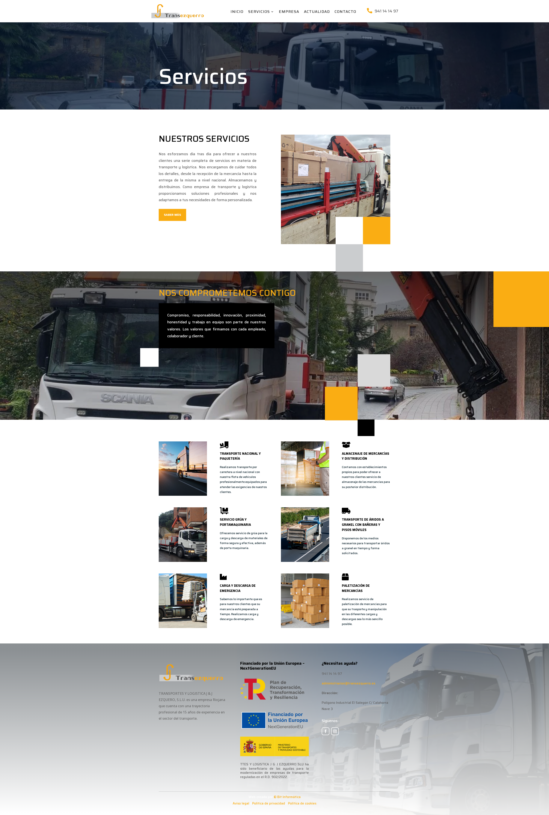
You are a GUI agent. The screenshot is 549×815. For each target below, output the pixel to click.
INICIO (237, 12)
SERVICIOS (259, 12)
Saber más (172, 214)
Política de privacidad (268, 803)
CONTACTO (345, 12)
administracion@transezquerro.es (349, 683)
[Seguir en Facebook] (325, 731)
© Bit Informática (287, 797)
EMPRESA (289, 12)
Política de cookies (302, 803)
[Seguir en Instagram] (335, 731)
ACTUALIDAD (317, 12)
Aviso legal (241, 803)
